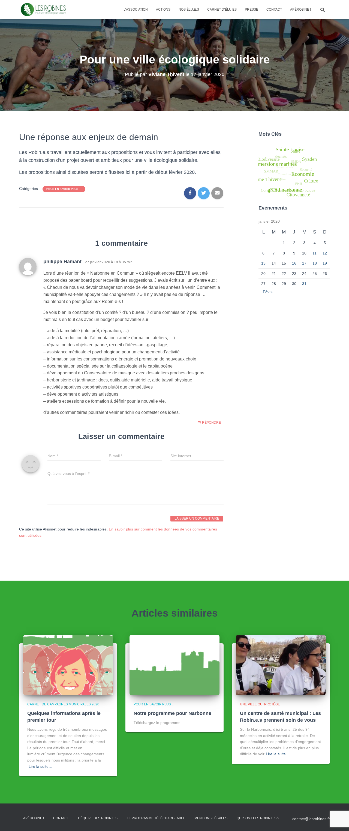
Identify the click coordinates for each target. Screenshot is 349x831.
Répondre (211, 422)
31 (304, 283)
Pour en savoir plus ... (64, 188)
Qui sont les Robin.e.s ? (258, 818)
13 (263, 263)
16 (294, 263)
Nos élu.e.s (189, 9)
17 (304, 263)
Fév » (268, 292)
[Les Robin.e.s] (43, 9)
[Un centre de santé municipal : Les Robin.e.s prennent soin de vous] (281, 665)
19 (325, 263)
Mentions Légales (210, 818)
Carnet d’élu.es (222, 9)
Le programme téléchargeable (156, 818)
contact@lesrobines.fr (311, 819)
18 (314, 263)
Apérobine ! (300, 9)
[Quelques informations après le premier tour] (68, 665)
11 (314, 253)
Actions (163, 9)
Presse (251, 9)
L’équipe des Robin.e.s (98, 818)
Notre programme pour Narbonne (172, 713)
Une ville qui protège (260, 704)
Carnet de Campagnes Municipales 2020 (63, 704)
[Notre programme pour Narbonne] (174, 665)
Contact (274, 9)
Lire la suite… (40, 766)
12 (325, 253)
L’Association (136, 9)
